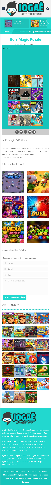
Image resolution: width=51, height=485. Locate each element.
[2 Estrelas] (17, 44)
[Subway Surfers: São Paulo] (20, 331)
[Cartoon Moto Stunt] (8, 397)
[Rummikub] (43, 357)
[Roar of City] (8, 384)
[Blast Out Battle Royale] (25, 120)
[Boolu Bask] (37, 120)
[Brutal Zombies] (14, 80)
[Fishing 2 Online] (31, 357)
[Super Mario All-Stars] (43, 318)
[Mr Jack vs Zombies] (31, 331)
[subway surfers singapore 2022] (31, 318)
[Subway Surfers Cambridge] (43, 344)
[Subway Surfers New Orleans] (8, 344)
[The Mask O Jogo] (20, 384)
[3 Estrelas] (19, 44)
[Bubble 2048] (14, 107)
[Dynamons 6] (25, 80)
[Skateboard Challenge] (14, 120)
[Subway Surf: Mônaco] (20, 318)
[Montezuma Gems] (8, 370)
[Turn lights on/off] (17, 132)
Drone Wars (18, 21)
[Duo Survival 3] (8, 331)
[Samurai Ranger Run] (37, 107)
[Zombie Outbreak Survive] (14, 94)
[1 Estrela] (16, 44)
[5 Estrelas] (22, 44)
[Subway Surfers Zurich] (31, 344)
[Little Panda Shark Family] (43, 384)
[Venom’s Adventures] (25, 94)
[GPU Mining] (37, 94)
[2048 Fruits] (31, 370)
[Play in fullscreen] (25, 132)
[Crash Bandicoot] (31, 384)
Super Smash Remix (22, 32)
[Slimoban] (20, 370)
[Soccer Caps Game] (43, 370)
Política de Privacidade (21, 478)
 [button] (30, 132)
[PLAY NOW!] (8, 23)
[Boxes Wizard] (20, 344)
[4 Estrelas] (20, 44)
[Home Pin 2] (20, 397)
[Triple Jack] (25, 107)
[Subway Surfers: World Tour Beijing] (20, 357)
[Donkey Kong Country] (31, 397)
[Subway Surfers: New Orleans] (8, 318)
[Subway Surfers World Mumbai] (43, 331)
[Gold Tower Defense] (8, 357)
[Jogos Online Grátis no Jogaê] (26, 8)
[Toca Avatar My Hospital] (37, 80)
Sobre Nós (37, 478)
